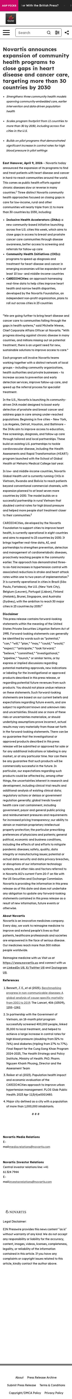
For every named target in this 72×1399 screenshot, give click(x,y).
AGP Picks (9, 5)
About (19, 1377)
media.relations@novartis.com (29, 1146)
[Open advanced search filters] (57, 33)
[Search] (49, 33)
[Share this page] (66, 32)
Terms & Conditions (52, 1385)
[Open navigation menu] (6, 32)
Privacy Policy (53, 1393)
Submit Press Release (21, 1385)
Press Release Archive (42, 1377)
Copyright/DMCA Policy (25, 1393)
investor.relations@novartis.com (30, 1181)
